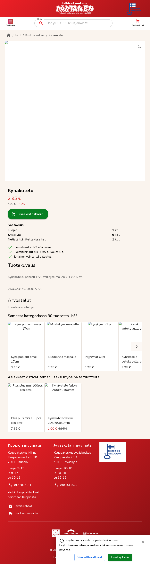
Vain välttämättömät (90, 557)
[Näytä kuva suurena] (140, 46)
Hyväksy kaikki (120, 557)
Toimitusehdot (23, 506)
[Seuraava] (136, 346)
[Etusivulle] (8, 35)
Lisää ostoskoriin (30, 214)
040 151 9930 (68, 485)
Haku (39, 19)
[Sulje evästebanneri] (143, 542)
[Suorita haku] (41, 23)
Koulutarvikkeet (35, 35)
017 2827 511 (22, 485)
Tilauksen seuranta (26, 513)
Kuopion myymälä (24, 445)
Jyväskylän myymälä (73, 445)
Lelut (18, 35)
